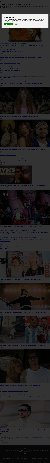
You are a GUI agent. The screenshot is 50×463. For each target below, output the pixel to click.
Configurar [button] (16, 24)
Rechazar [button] (10, 24)
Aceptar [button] (6, 24)
